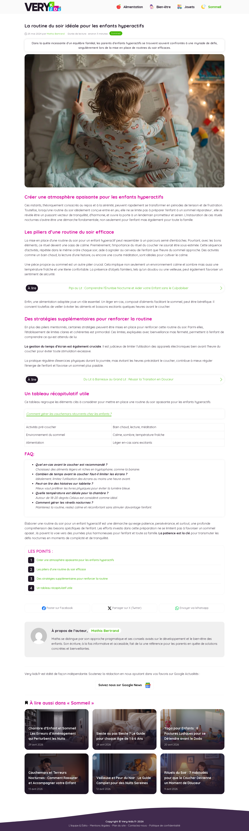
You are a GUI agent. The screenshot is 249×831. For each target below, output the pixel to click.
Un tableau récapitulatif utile (54, 588)
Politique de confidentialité (164, 825)
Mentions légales (100, 825)
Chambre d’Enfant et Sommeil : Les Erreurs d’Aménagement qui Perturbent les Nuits (52, 733)
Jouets (188, 7)
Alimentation (132, 7)
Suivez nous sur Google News (120, 685)
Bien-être (163, 7)
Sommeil (214, 7)
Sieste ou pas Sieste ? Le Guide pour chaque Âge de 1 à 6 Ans (120, 735)
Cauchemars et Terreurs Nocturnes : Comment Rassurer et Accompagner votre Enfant (53, 778)
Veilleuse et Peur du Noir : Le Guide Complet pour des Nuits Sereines (123, 780)
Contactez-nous (137, 825)
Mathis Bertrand (105, 630)
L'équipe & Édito (78, 825)
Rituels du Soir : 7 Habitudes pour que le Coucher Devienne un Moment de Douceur (187, 778)
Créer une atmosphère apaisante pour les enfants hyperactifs (75, 560)
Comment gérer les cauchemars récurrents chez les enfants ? (68, 414)
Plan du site (119, 825)
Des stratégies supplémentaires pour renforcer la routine (72, 578)
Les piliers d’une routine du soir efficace (61, 569)
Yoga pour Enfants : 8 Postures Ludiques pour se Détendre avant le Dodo (184, 733)
